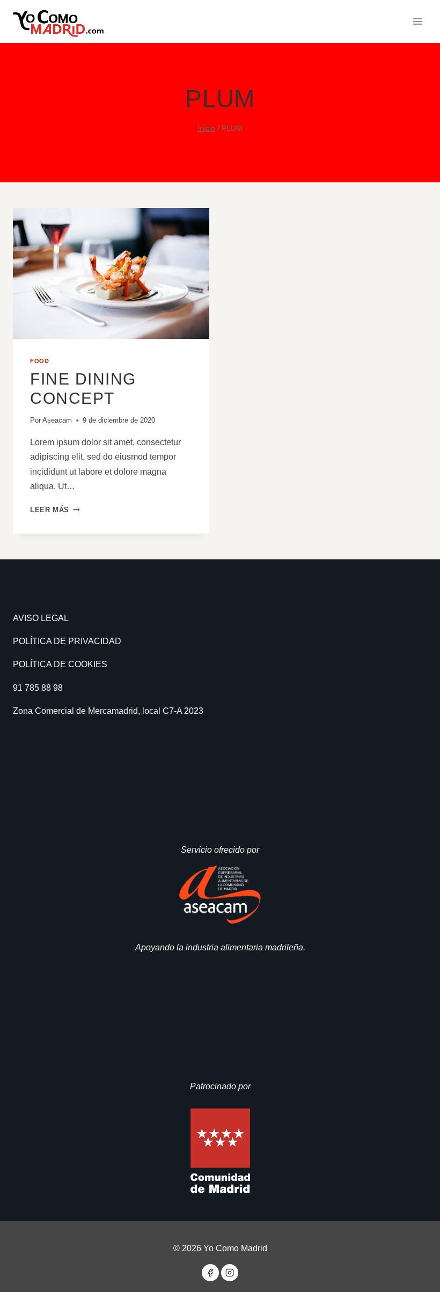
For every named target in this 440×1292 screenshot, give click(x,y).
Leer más (54, 510)
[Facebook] (210, 1272)
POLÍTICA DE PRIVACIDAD (67, 641)
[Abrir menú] (417, 21)
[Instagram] (229, 1272)
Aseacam (57, 420)
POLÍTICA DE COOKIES (60, 664)
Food (39, 361)
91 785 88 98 (38, 687)
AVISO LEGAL (41, 618)
